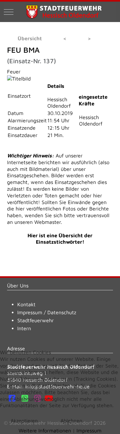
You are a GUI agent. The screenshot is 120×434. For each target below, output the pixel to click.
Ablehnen (71, 420)
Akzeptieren (24, 420)
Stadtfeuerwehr (35, 320)
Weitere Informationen (45, 430)
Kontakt (26, 304)
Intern (24, 328)
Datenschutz (61, 312)
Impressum (29, 312)
